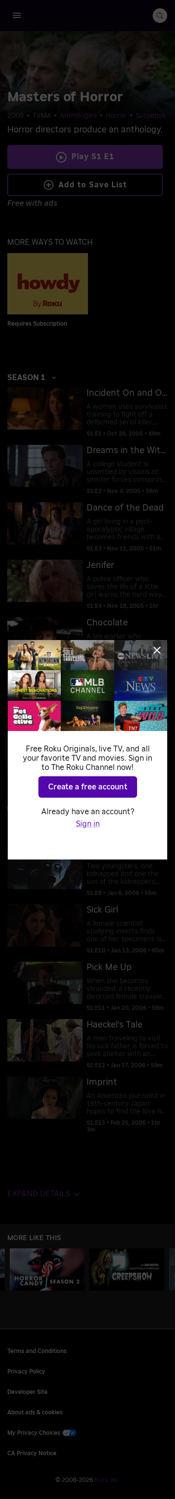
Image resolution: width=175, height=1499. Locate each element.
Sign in (88, 824)
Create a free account (87, 787)
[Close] (157, 650)
